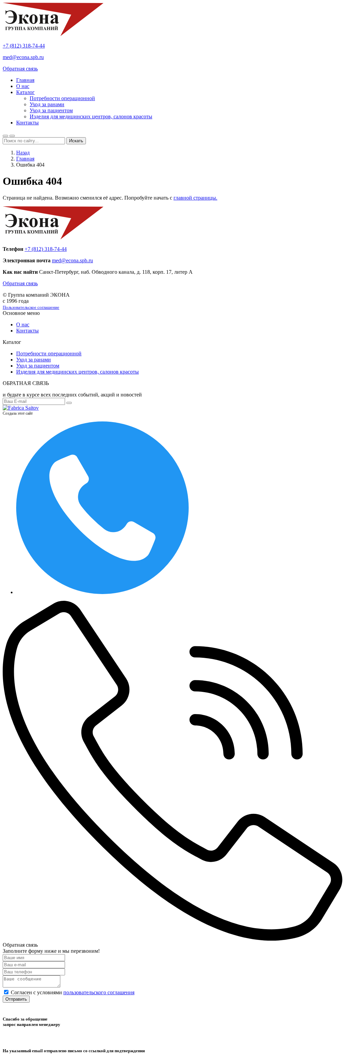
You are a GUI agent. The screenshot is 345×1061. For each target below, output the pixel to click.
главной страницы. (195, 198)
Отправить (16, 999)
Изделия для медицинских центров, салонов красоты (91, 116)
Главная (25, 80)
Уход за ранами (47, 104)
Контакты (27, 122)
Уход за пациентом (51, 110)
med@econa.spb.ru (23, 57)
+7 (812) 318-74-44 (24, 46)
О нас (22, 86)
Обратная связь (20, 68)
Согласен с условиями (72, 992)
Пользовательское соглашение (31, 307)
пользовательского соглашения (98, 992)
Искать (76, 140)
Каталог (25, 92)
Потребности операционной (62, 98)
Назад (23, 152)
